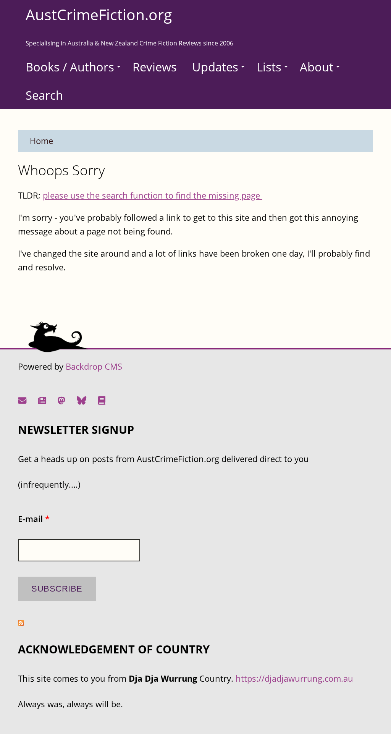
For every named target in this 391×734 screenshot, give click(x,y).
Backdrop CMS (94, 366)
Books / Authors (70, 67)
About (316, 67)
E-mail (34, 519)
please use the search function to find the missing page (152, 195)
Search (44, 95)
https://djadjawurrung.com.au (294, 678)
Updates (215, 67)
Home (41, 141)
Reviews (154, 67)
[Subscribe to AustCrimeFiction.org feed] (21, 623)
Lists (269, 67)
